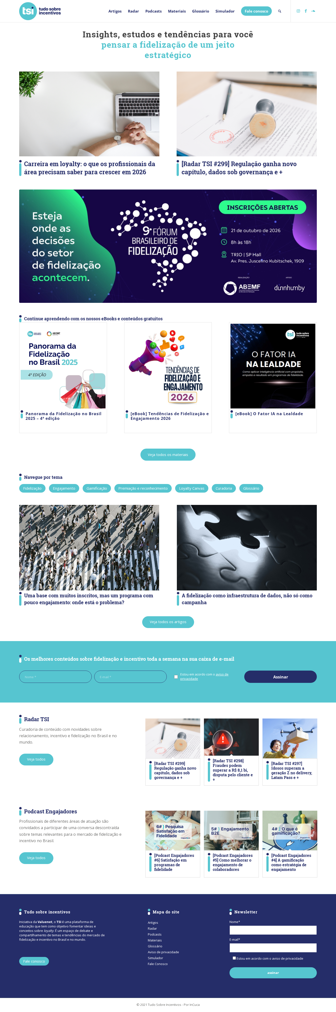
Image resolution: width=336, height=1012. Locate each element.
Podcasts (155, 934)
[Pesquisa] (279, 11)
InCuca (195, 1004)
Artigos (153, 922)
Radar (152, 928)
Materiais (155, 940)
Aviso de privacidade (163, 952)
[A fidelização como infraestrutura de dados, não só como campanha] (247, 547)
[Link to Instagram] (298, 11)
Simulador (155, 958)
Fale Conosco (158, 964)
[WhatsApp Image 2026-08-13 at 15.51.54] (168, 246)
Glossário (155, 946)
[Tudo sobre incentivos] (40, 11)
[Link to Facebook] (305, 11)
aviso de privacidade (287, 958)
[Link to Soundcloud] (313, 11)
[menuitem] (115, 11)
